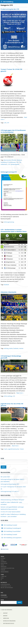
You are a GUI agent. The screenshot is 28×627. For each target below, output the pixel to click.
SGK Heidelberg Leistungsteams (12, 537)
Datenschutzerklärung (9, 621)
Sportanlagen (3, 561)
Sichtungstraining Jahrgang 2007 (10, 484)
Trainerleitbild (3, 566)
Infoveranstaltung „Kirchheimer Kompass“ (12, 500)
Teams (2, 574)
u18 (5, 122)
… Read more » (19, 393)
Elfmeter (13, 160)
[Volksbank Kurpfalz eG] (5, 549)
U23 (1, 579)
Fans (2, 592)
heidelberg (4, 162)
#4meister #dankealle (8, 292)
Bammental (7, 160)
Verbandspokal (15, 164)
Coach (5, 449)
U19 (8, 122)
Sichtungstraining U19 (9, 172)
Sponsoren (3, 595)
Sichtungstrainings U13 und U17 (10, 491)
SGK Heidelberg (8, 610)
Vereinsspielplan (4, 563)
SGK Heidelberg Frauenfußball (12, 531)
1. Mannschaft (3, 576)
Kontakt (5, 613)
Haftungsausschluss (8, 623)
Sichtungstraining (9, 222)
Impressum (6, 618)
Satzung (2, 565)
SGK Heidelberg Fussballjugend (12, 528)
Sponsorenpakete (4, 597)
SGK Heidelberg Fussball (10, 525)
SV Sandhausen (11, 162)
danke (11, 348)
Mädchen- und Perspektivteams (7, 587)
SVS (17, 162)
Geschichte (3, 558)
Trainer (22, 449)
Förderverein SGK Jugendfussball (7, 568)
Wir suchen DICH (5, 477)
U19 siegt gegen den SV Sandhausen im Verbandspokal (13, 131)
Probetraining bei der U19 (10, 9)
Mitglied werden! (4, 571)
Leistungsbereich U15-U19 (6, 586)
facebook (19, 160)
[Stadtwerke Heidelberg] (14, 545)
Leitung (2, 560)
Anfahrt (5, 615)
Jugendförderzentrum (5, 584)
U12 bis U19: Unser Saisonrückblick (10, 512)
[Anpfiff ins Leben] (5, 545)
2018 (5, 396)
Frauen (2, 578)
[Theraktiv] (23, 545)
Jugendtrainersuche (13, 449)
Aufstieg (6, 348)
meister (21, 348)
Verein (2, 556)
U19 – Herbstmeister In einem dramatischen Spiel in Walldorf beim (14, 230)
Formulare (3, 570)
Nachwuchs (4, 582)
